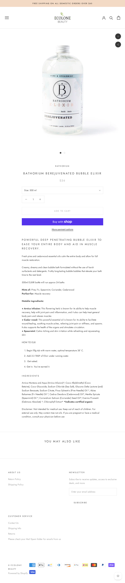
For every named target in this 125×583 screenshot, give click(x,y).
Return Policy (14, 479)
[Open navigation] (7, 17)
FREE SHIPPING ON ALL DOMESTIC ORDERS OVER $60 (63, 3)
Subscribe (80, 502)
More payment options (62, 229)
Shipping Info (14, 528)
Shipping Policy (15, 484)
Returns (11, 533)
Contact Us (13, 523)
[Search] (111, 17)
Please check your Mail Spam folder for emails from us (34, 539)
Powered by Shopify (18, 573)
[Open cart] (118, 18)
